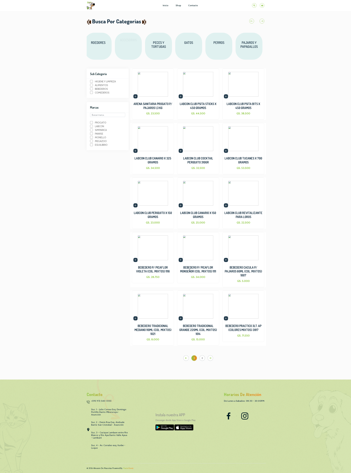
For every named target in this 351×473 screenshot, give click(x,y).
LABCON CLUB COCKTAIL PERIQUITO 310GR (198, 160)
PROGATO (100, 122)
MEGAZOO (101, 141)
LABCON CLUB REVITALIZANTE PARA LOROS (243, 215)
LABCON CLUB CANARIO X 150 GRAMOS (198, 215)
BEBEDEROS (101, 88)
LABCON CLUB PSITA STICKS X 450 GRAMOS (198, 106)
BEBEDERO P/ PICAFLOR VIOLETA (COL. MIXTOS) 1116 (153, 269)
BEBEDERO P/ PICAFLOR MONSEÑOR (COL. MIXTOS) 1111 (198, 269)
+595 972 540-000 (101, 401)
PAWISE (99, 133)
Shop (178, 5)
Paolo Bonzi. (128, 468)
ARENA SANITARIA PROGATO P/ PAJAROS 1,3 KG (153, 106)
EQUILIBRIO (101, 144)
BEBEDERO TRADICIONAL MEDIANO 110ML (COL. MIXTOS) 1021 (153, 330)
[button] (251, 21)
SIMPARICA (101, 130)
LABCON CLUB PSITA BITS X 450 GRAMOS (243, 106)
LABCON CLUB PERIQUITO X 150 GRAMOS (153, 215)
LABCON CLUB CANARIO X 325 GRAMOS (153, 160)
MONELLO (100, 137)
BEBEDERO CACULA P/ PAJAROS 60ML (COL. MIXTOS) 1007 (243, 271)
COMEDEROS (102, 92)
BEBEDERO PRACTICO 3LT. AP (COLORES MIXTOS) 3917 (243, 328)
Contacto (193, 5)
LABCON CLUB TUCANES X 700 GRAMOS (243, 160)
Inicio (165, 5)
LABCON (99, 126)
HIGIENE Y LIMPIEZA (105, 81)
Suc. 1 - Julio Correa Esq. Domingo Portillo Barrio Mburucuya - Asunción (108, 412)
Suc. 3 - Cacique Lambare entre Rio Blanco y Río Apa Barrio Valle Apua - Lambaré (109, 435)
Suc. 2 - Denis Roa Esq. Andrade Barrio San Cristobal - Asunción (107, 423)
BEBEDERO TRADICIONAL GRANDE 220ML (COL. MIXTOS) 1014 (198, 330)
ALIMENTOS (101, 85)
